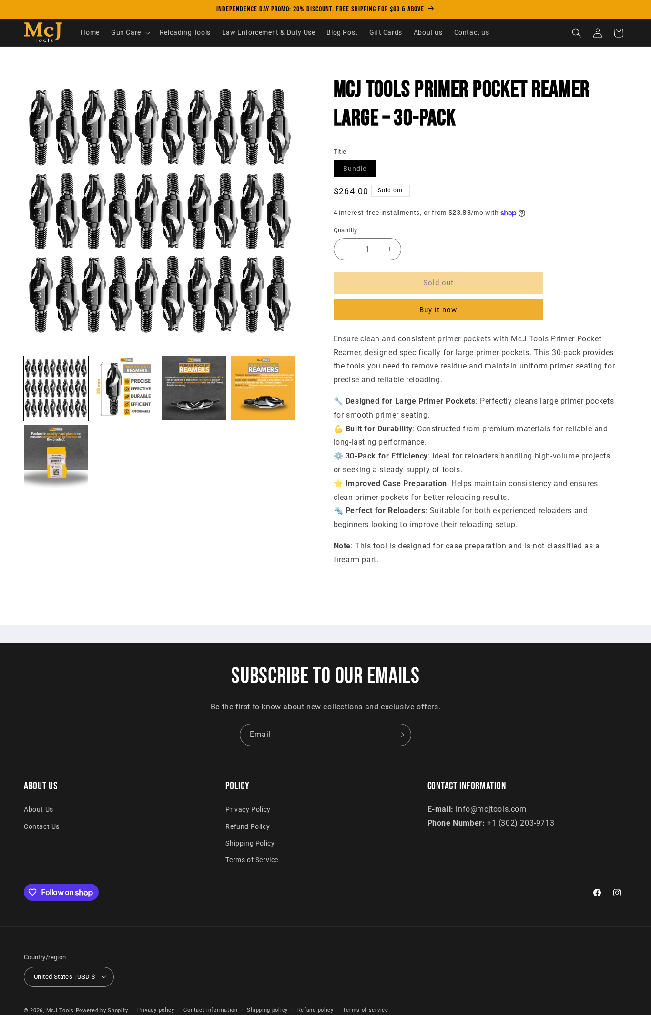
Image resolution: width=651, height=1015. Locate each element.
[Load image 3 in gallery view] (194, 388)
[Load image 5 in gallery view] (56, 457)
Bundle (359, 170)
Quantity (345, 230)
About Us (38, 809)
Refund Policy (247, 826)
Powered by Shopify (102, 1010)
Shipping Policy (250, 842)
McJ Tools (60, 1010)
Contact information (210, 1009)
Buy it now (438, 310)
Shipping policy (267, 1009)
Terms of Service (251, 860)
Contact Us (42, 826)
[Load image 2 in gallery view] (125, 388)
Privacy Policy (247, 809)
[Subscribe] (400, 735)
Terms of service (365, 1009)
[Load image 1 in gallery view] (56, 388)
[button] (129, 33)
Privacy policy (155, 1009)
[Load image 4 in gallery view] (263, 388)
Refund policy (315, 1009)
